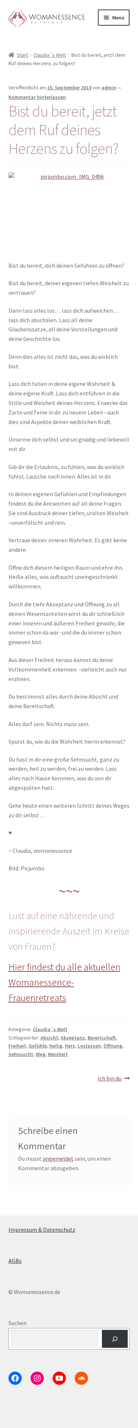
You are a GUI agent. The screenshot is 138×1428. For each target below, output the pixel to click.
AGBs (15, 1260)
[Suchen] (115, 1339)
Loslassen (89, 1045)
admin (109, 87)
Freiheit (17, 1045)
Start (22, 55)
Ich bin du (109, 1078)
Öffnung (112, 1045)
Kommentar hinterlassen (37, 97)
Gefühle (38, 1045)
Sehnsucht (20, 1054)
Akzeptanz (73, 1037)
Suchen (17, 1323)
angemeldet (58, 1158)
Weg (40, 1054)
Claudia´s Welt (49, 55)
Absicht (49, 1037)
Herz (70, 1045)
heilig (55, 1045)
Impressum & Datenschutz (41, 1229)
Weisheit (58, 1054)
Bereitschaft (102, 1037)
